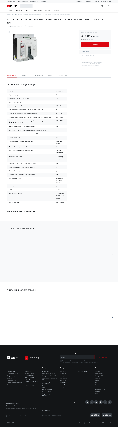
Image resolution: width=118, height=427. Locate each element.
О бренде (97, 371)
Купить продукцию (82, 371)
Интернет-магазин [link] (106, 1)
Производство (99, 373)
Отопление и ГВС (29, 385)
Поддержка (18, 10)
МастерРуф (63, 384)
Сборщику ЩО (11, 1)
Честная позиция (99, 384)
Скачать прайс (79, 1)
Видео (97, 380)
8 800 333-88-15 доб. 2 (95, 63)
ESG (96, 382)
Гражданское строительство (14, 382)
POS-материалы (46, 371)
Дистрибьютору (34, 1)
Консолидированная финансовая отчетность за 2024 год (21, 408)
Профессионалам (12, 368)
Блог (96, 393)
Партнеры (47, 10)
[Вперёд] (113, 255)
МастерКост (63, 371)
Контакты (97, 391)
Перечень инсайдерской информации (16, 405)
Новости (97, 378)
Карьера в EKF (99, 376)
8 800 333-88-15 (35, 357)
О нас (27, 10)
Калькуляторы (37, 10)
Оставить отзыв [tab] (62, 75)
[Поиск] (102, 6)
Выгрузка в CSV (46, 391)
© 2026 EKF (10, 423)
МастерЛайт (63, 382)
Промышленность (11, 380)
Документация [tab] (38, 75)
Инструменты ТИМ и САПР (49, 376)
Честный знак (98, 387)
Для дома (43, 1)
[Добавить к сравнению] (30, 272)
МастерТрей (63, 380)
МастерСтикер (64, 387)
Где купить (56, 10)
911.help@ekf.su (85, 65)
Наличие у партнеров (88, 55)
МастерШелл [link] (63, 376)
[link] (87, 402)
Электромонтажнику (22, 1)
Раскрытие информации (12, 403)
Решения (9, 10)
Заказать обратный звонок (36, 358)
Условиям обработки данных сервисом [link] (13, 416)
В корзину (16, 272)
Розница (9, 384)
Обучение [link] (96, 1)
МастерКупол (63, 378)
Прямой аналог (12, 297)
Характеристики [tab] (12, 75)
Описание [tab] (25, 75)
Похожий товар (70, 297)
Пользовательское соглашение (14, 401)
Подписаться (103, 357)
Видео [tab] (50, 75)
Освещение (28, 371)
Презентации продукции (48, 373)
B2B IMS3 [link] (88, 1)
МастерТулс (63, 373)
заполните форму (95, 65)
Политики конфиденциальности (90, 362)
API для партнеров (47, 389)
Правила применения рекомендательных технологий (20, 412)
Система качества (100, 389)
